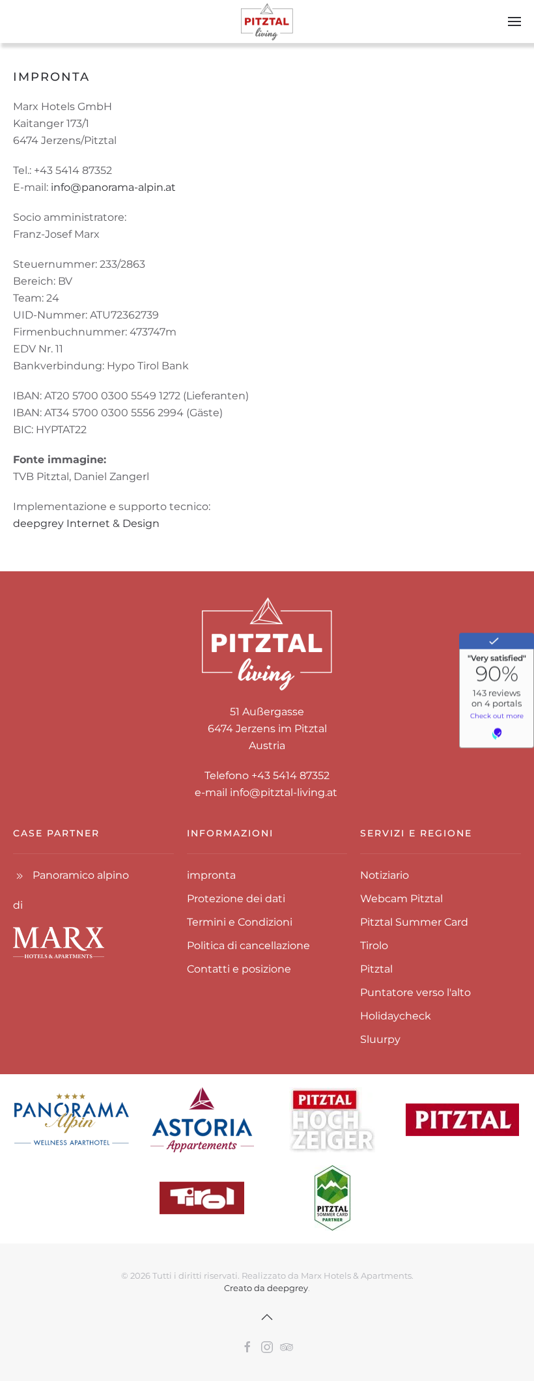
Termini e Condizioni (239, 922)
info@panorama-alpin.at (113, 187)
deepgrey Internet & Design (86, 523)
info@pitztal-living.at (283, 792)
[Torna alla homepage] (267, 21)
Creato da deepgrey (266, 1288)
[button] (514, 21)
